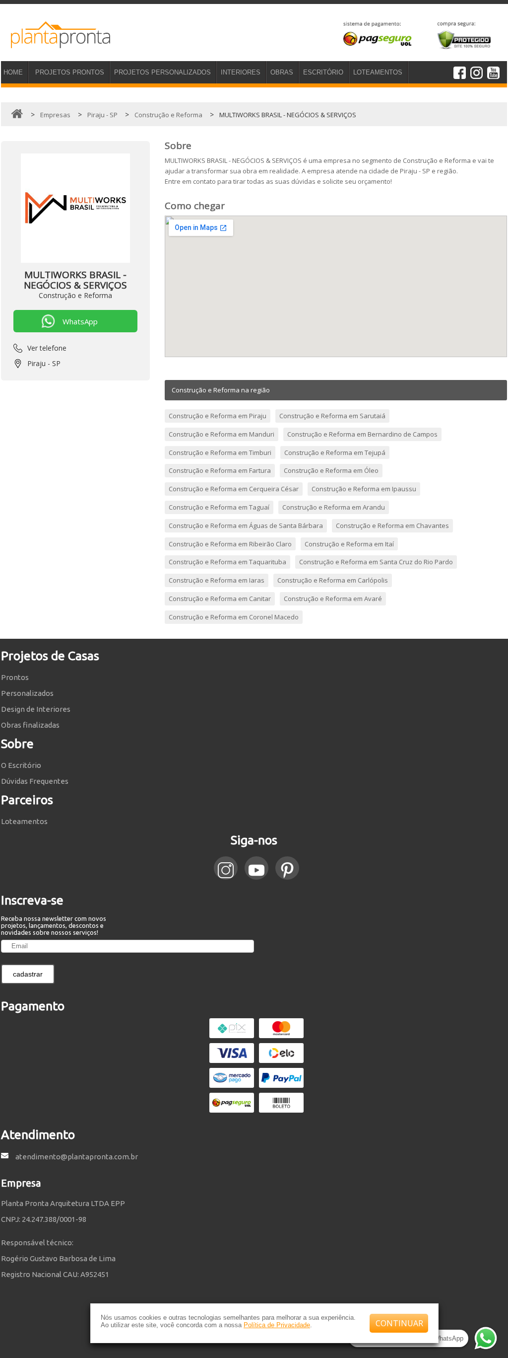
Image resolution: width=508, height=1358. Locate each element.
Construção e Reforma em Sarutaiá (332, 415)
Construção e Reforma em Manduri (221, 434)
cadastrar (28, 974)
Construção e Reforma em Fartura (220, 470)
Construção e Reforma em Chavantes (392, 525)
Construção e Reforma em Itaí (349, 543)
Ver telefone (46, 348)
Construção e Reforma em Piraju (217, 415)
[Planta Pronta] (55, 43)
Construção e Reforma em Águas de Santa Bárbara (246, 525)
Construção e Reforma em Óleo (331, 470)
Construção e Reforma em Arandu (333, 507)
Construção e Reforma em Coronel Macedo (234, 616)
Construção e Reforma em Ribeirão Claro (230, 543)
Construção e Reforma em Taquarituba (227, 561)
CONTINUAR (399, 1323)
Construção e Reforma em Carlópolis (332, 580)
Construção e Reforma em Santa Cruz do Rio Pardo (376, 561)
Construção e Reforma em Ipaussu (364, 488)
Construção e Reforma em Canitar (220, 598)
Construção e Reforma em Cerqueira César (234, 488)
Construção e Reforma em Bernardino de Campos (362, 434)
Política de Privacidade (277, 1325)
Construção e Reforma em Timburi (220, 452)
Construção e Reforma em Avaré (333, 598)
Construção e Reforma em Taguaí (219, 507)
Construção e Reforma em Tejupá (334, 452)
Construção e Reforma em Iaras (216, 580)
